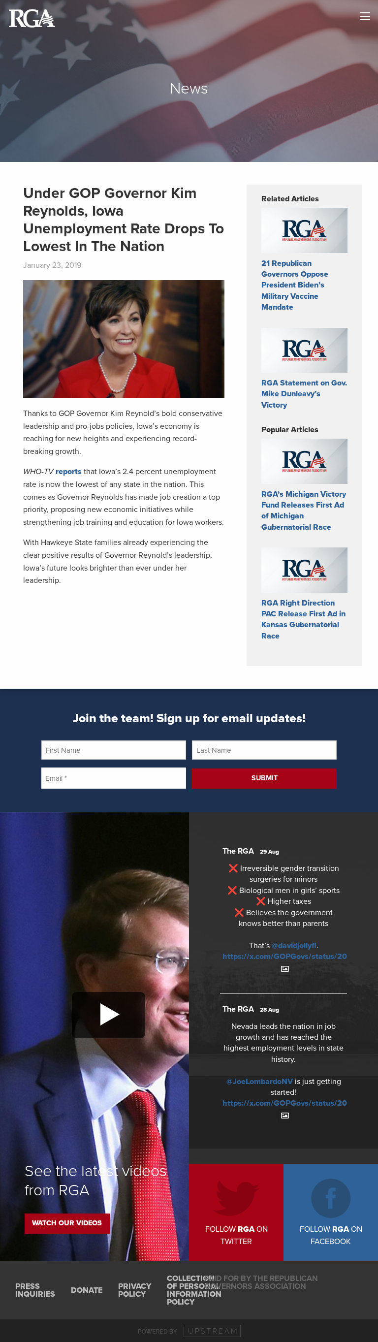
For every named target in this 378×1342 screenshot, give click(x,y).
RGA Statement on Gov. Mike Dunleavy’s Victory (304, 394)
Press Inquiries (35, 1290)
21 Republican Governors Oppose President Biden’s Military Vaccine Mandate (294, 285)
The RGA (238, 851)
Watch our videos (67, 1223)
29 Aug (269, 851)
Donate (86, 1290)
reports (69, 472)
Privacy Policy (134, 1290)
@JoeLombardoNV (259, 1081)
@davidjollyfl (294, 946)
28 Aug (269, 1009)
